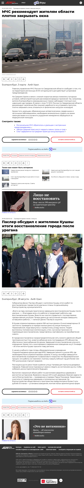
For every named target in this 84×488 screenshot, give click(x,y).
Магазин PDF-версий (54, 447)
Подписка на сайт (29, 447)
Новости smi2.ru (9, 212)
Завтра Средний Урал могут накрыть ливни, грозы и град (40, 129)
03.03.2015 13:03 (7, 8)
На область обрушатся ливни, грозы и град (65, 177)
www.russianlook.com (9, 74)
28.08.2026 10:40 (7, 218)
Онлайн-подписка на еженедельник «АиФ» (30, 449)
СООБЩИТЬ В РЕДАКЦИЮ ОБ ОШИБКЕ (70, 449)
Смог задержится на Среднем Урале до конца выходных (40, 132)
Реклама (18, 447)
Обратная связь (51, 449)
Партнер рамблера (33, 480)
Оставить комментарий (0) (66, 139)
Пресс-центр (42, 447)
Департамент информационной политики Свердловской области (23, 288)
